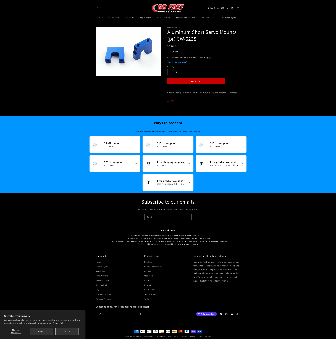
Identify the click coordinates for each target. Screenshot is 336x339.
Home (98, 262)
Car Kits (147, 271)
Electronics (149, 276)
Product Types (102, 266)
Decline (67, 331)
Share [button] (172, 101)
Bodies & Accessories (153, 266)
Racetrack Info (102, 285)
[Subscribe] (188, 217)
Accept (41, 331)
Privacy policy (161, 336)
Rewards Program (103, 299)
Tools (146, 299)
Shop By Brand (102, 276)
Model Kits (100, 271)
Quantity (170, 67)
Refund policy (148, 336)
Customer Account (104, 294)
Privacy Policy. (59, 323)
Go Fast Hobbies (135, 336)
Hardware (148, 285)
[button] (99, 8)
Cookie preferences (205, 336)
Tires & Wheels (150, 294)
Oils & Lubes (149, 289)
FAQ (97, 289)
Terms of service (173, 336)
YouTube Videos (102, 280)
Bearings (148, 262)
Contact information (189, 336)
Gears (146, 280)
